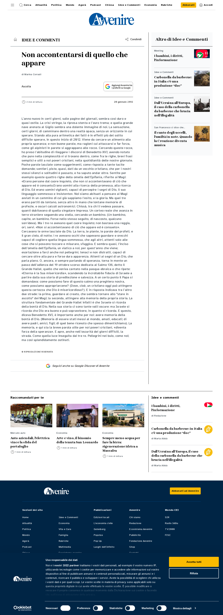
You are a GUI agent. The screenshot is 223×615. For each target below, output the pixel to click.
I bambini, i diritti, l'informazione (168, 58)
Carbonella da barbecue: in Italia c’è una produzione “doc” (173, 81)
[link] (188, 5)
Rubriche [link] (166, 4)
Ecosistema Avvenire (140, 529)
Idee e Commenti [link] (129, 4)
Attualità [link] (41, 4)
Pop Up (98, 540)
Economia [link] (150, 4)
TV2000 (170, 529)
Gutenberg (99, 529)
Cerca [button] (27, 4)
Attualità (27, 523)
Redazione (160, 415)
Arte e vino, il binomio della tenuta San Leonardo (77, 440)
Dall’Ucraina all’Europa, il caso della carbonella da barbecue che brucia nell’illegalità (172, 109)
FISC (168, 535)
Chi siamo (134, 517)
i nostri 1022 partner (66, 565)
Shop (132, 546)
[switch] (98, 608)
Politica (26, 529)
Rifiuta (194, 573)
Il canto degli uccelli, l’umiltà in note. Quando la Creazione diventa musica (173, 139)
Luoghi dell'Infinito (104, 546)
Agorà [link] (82, 4)
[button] (12, 5)
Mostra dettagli (182, 608)
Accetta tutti (193, 561)
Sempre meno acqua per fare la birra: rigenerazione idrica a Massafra (121, 444)
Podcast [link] (95, 4)
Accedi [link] (208, 4)
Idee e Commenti (68, 517)
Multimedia (65, 546)
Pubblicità (135, 535)
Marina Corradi (32, 74)
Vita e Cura (65, 529)
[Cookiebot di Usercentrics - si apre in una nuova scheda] (22, 608)
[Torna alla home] (15, 39)
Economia (64, 523)
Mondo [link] (70, 4)
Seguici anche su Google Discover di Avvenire (80, 366)
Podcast (27, 546)
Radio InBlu (171, 523)
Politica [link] (56, 4)
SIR (167, 517)
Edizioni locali (101, 517)
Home (25, 517)
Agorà (25, 540)
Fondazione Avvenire (140, 540)
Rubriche (63, 540)
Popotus (98, 535)
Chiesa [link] (109, 4)
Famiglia (63, 535)
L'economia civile (103, 523)
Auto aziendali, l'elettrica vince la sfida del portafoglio (29, 442)
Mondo (26, 535)
